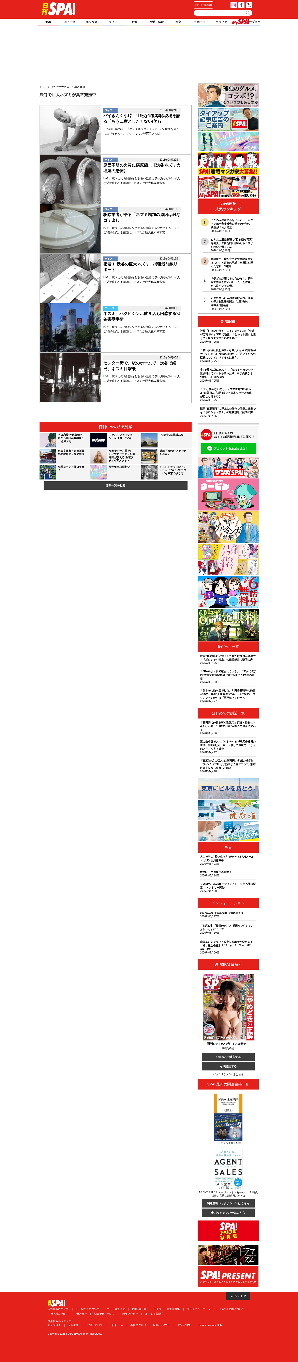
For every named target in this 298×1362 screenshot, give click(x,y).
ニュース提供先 (116, 1309)
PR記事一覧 (139, 1309)
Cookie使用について (232, 1309)
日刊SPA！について (88, 1309)
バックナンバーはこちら (228, 1074)
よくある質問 (153, 1313)
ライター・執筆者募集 (167, 1309)
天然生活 (73, 1325)
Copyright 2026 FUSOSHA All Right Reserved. (75, 1333)
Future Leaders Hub (210, 1325)
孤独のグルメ (138, 1325)
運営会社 (82, 1313)
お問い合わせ (130, 1313)
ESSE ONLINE (95, 1325)
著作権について (60, 1313)
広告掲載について (59, 1309)
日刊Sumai (117, 1325)
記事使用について (105, 1313)
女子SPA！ (55, 1325)
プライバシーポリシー (200, 1309)
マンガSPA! (184, 1325)
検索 (248, 13)
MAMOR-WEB (162, 1325)
